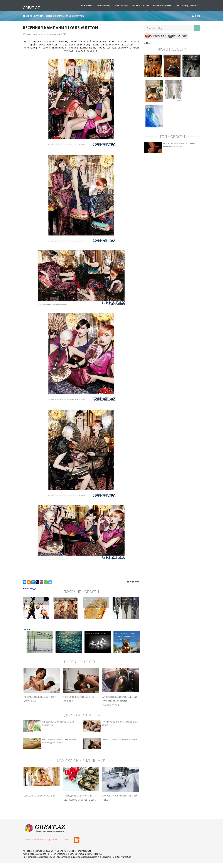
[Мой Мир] (33, 582)
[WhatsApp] (46, 582)
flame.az (67, 839)
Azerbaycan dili (158, 35)
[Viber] (41, 582)
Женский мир (121, 5)
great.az (53, 839)
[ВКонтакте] (24, 582)
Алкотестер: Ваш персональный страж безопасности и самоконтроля (119, 701)
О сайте (27, 839)
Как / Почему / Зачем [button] (186, 5)
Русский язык (180, 35)
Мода (33, 588)
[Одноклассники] (29, 582)
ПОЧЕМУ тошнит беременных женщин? (119, 739)
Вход (197, 16)
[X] (37, 582)
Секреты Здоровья (162, 5)
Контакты (39, 839)
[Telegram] (50, 582)
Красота (44, 34)
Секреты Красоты (140, 5)
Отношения (87, 5)
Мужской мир (103, 5)
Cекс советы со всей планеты (39, 795)
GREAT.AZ (31, 7)
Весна (26, 588)
